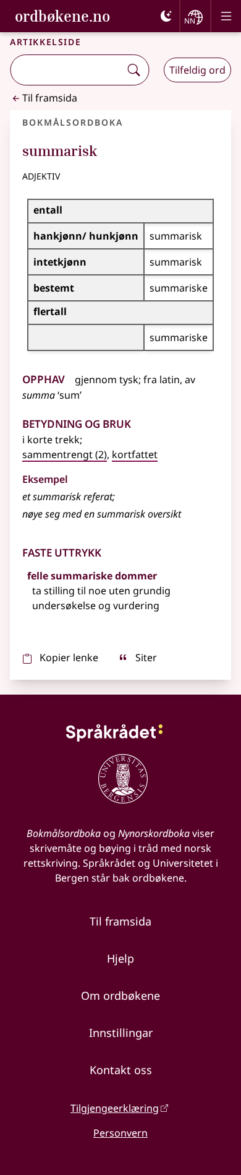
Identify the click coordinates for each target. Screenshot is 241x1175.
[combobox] (66, 70)
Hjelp (120, 958)
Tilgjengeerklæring (114, 1108)
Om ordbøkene (120, 995)
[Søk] (133, 70)
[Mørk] (166, 16)
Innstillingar (121, 1032)
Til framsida (49, 98)
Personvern (120, 1133)
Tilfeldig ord (197, 70)
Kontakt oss (121, 1069)
